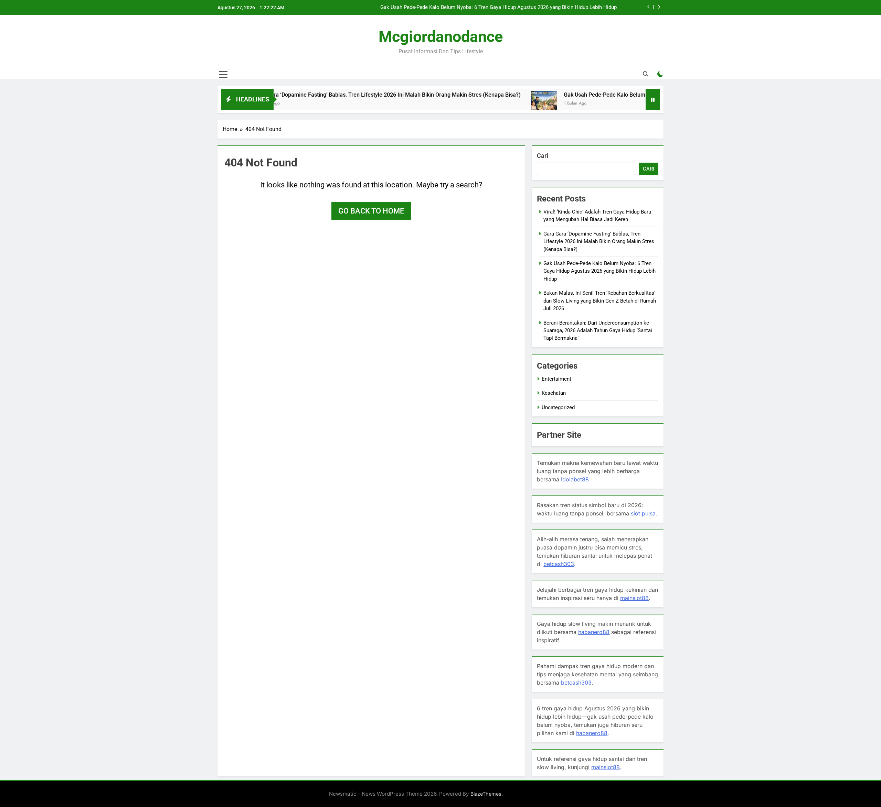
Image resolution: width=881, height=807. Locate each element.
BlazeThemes (485, 794)
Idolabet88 (575, 479)
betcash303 (558, 563)
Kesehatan (554, 393)
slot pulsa (643, 513)
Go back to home (371, 211)
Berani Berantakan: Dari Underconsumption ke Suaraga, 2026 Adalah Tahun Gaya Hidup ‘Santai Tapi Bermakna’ (597, 330)
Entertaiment (556, 379)
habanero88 (593, 632)
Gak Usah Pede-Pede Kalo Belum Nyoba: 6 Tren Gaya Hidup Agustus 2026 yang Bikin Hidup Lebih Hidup (498, 7)
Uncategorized (558, 407)
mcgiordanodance (441, 37)
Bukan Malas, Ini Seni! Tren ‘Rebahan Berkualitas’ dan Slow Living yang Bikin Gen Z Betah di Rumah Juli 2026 (599, 301)
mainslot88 (634, 598)
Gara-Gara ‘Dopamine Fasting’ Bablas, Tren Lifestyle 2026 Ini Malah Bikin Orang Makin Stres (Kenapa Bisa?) (352, 94)
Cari (543, 155)
